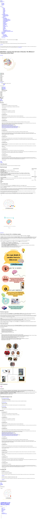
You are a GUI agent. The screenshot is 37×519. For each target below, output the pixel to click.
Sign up (1, 1)
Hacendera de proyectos (6, 15)
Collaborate (3, 475)
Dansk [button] (3, 7)
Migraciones (4, 28)
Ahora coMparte (5, 18)
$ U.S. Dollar (4, 34)
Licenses (3, 510)
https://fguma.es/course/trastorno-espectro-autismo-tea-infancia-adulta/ (10, 127)
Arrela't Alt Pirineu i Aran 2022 (6, 19)
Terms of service (3, 509)
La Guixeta (4, 26)
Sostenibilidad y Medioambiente (7, 30)
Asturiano (4, 10)
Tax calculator (3, 32)
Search (16, 39)
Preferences (3, 4)
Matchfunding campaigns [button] (5, 14)
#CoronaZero (4, 17)
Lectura (4, 27)
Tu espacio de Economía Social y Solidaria (8, 31)
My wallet (3, 3)
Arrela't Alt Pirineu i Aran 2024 (6, 20)
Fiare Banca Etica (5, 23)
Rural (3, 29)
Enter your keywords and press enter (11, 39)
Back (1, 182)
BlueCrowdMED (5, 21)
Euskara (4, 9)
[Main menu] (4, 1)
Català (4, 8)
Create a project (3, 37)
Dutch (4, 12)
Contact (3, 511)
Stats (2, 508)
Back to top (2, 382)
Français (4, 11)
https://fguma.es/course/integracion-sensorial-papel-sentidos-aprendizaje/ (10, 126)
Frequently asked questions (5, 36)
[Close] (2, 6)
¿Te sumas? (1, 44)
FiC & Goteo (4, 24)
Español (4, 84)
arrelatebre (4, 16)
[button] (1, 232)
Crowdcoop (4, 22)
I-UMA (4, 25)
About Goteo (3, 33)
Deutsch (4, 13)
